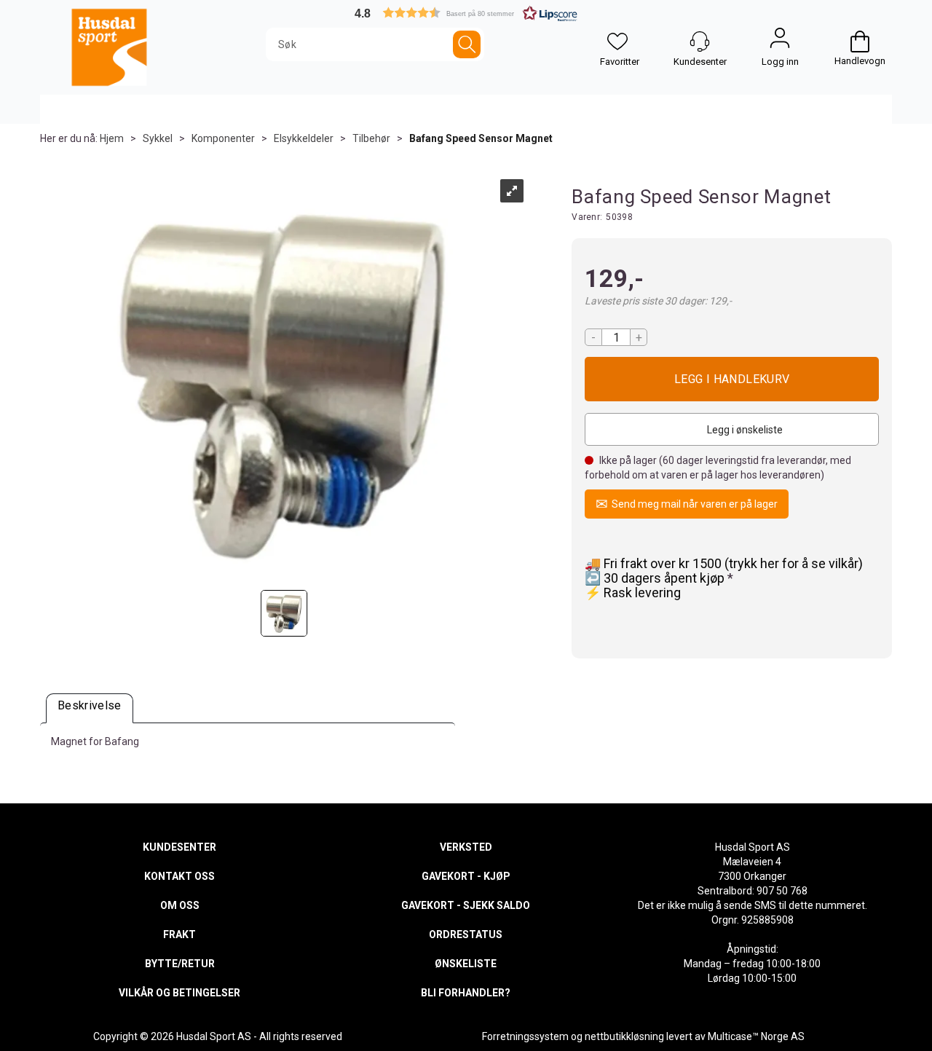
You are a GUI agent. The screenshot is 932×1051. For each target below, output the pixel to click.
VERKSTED (466, 847)
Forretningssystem (525, 1036)
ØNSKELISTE (466, 963)
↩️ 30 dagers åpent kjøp (656, 578)
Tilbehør (371, 138)
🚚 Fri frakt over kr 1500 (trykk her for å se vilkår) (724, 563)
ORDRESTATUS (465, 934)
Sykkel (158, 138)
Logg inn (780, 41)
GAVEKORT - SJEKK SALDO (465, 905)
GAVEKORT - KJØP (466, 876)
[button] (466, 12)
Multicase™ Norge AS (756, 1036)
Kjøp (732, 379)
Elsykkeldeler (303, 138)
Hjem (112, 138)
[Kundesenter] (700, 41)
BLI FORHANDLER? (465, 993)
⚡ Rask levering (633, 592)
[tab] (89, 708)
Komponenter (223, 138)
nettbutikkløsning (624, 1036)
